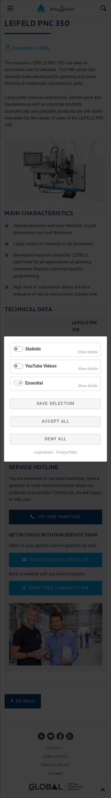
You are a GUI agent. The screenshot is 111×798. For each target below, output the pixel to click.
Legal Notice (43, 452)
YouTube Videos (41, 366)
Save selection (56, 403)
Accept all (55, 421)
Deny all (56, 438)
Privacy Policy (66, 452)
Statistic (33, 349)
